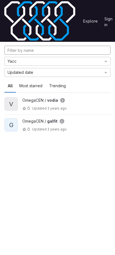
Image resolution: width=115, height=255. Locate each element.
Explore (90, 21)
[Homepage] (39, 21)
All (10, 85)
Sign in (108, 19)
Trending (57, 85)
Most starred (30, 85)
